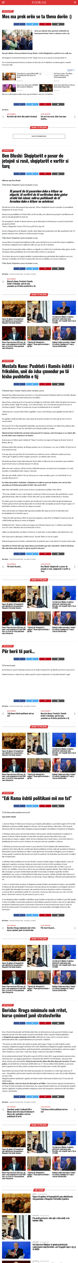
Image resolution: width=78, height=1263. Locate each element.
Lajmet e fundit (30, 274)
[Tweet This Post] (32, 24)
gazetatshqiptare (16, 274)
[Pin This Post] (45, 24)
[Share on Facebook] (19, 24)
